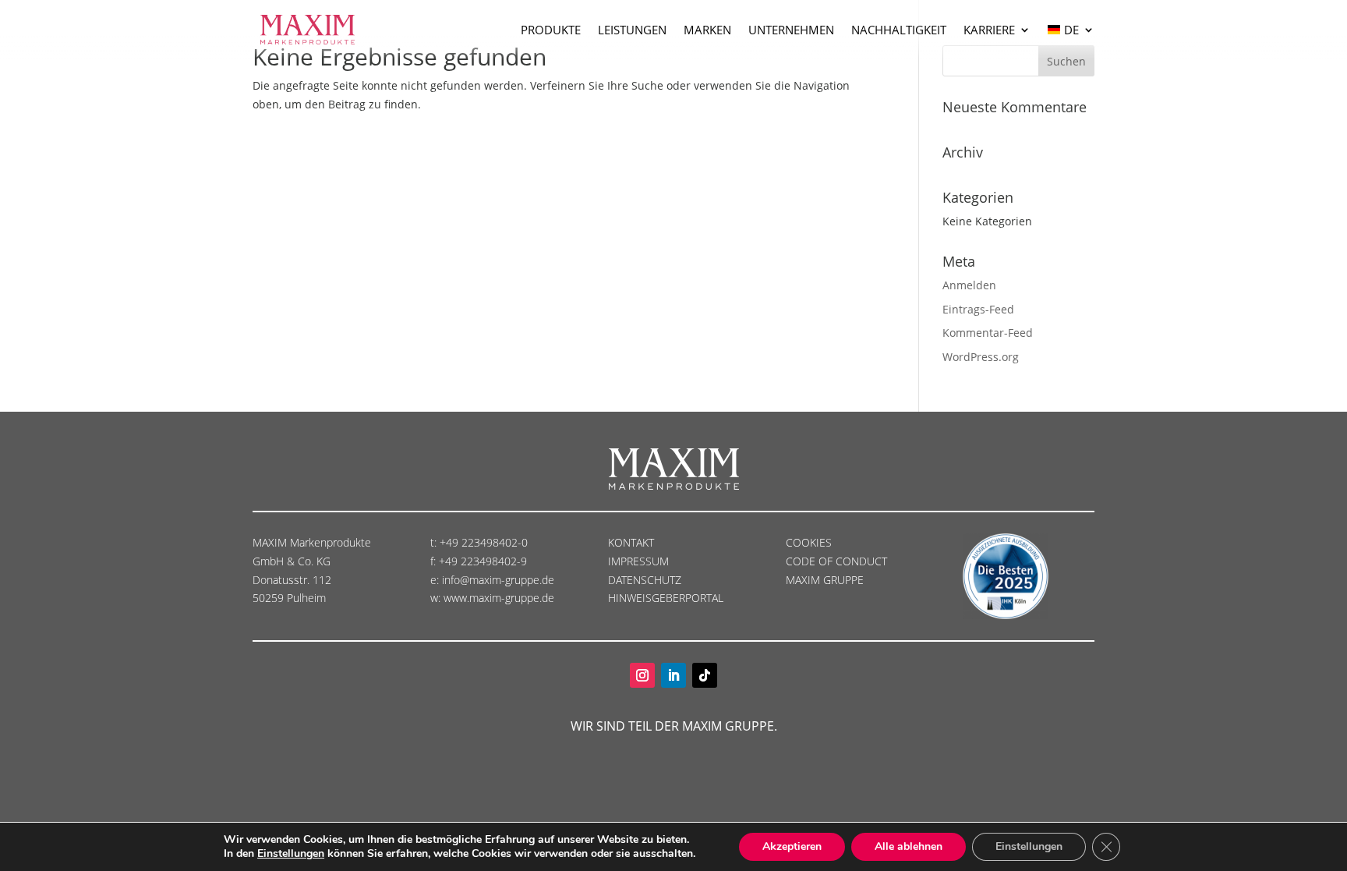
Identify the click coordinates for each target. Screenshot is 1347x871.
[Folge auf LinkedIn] (673, 675)
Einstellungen (290, 854)
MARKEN (707, 29)
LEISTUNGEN (632, 29)
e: (436, 579)
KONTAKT (631, 542)
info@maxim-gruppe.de (498, 579)
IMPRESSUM (640, 561)
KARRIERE (989, 29)
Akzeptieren (792, 846)
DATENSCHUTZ (646, 579)
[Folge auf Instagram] (642, 675)
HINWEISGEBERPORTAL (667, 597)
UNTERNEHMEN (791, 29)
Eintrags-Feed (978, 309)
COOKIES (809, 542)
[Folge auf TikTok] (704, 675)
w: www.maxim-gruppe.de (492, 597)
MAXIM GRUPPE (825, 579)
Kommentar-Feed (987, 332)
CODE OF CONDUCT (836, 561)
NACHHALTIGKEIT (898, 29)
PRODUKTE (551, 29)
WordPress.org (980, 356)
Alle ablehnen (908, 846)
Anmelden (969, 285)
